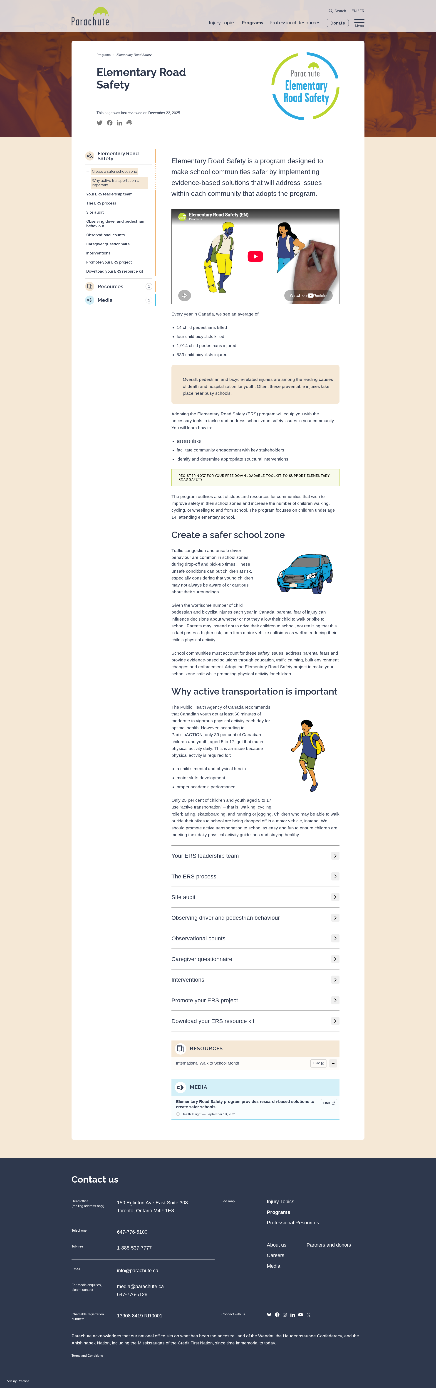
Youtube (300, 1314)
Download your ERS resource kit (212, 1021)
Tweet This (100, 123)
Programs (104, 55)
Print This (129, 123)
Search (340, 11)
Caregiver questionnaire (201, 959)
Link (316, 1063)
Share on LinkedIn (119, 123)
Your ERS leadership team (205, 856)
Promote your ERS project (204, 1000)
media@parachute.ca (140, 1286)
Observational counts (198, 938)
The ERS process (193, 876)
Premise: (23, 1381)
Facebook (277, 1314)
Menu (359, 26)
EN (354, 11)
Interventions (187, 979)
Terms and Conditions (87, 1355)
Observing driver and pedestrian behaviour (225, 918)
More (333, 1063)
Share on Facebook (109, 123)
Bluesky (269, 1314)
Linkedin (292, 1314)
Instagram (285, 1314)
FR (361, 11)
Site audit (183, 897)
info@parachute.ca (137, 1270)
